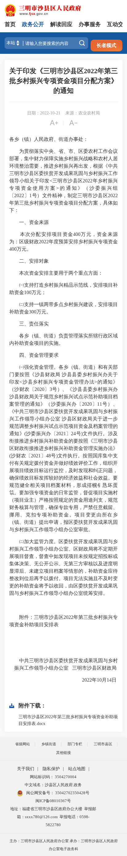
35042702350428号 (71, 792)
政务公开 (33, 24)
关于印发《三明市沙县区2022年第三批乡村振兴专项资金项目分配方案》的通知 (63, 80)
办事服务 (90, 24)
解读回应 (61, 24)
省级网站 (22, 744)
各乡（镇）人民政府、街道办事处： (48, 139)
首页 (10, 24)
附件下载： (32, 706)
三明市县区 (103, 744)
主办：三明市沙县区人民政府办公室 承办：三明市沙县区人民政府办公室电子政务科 (64, 845)
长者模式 (106, 45)
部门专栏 (75, 744)
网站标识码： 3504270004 (53, 776)
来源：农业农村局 (82, 113)
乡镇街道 (48, 744)
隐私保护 (51, 768)
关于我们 (25, 768)
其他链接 (63, 752)
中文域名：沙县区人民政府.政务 (53, 784)
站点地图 (76, 768)
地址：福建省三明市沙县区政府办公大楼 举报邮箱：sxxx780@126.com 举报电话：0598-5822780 (53, 816)
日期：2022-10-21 (43, 113)
